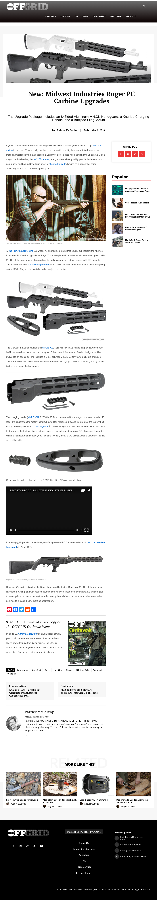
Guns (47, 670)
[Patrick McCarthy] (13, 723)
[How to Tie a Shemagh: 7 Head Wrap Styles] (118, 228)
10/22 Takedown (41, 159)
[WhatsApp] (142, 154)
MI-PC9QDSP (41, 426)
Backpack (22, 670)
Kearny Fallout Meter (130, 844)
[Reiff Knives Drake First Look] (23, 784)
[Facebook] (26, 735)
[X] (128, 154)
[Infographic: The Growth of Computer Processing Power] (118, 190)
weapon (12, 674)
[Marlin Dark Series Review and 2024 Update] (118, 241)
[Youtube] (41, 846)
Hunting (58, 670)
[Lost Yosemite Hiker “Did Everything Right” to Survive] (118, 216)
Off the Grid (82, 670)
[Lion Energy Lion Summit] (97, 784)
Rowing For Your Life (130, 850)
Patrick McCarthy (67, 130)
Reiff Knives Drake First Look (22, 800)
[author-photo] (8, 803)
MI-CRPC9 (47, 347)
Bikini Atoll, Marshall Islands (134, 856)
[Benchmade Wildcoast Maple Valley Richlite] (133, 784)
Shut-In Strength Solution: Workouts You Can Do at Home (79, 691)
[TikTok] (27, 846)
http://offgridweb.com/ (36, 717)
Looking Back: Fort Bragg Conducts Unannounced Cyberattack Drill (24, 692)
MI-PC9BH (33, 417)
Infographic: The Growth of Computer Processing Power (137, 190)
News (69, 670)
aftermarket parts (57, 164)
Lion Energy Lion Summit (93, 800)
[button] (144, 7)
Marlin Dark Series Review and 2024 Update (136, 241)
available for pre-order (39, 264)
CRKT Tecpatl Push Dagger (137, 203)
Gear (81, 85)
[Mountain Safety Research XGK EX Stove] (60, 784)
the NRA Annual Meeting (21, 251)
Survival (97, 670)
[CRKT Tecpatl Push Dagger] (118, 203)
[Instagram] (20, 846)
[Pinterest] (135, 154)
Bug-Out (36, 670)
